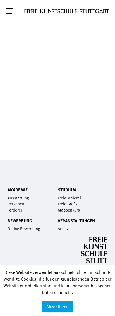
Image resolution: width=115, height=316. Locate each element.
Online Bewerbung (24, 229)
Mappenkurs (69, 210)
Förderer (15, 210)
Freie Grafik (68, 204)
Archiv (63, 229)
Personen (16, 204)
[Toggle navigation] (10, 10)
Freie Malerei (69, 198)
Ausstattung (18, 198)
